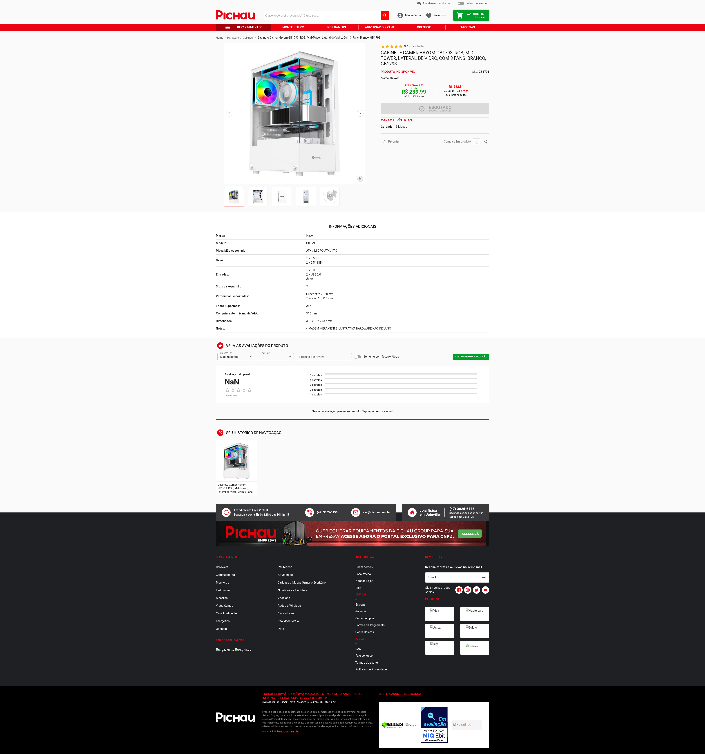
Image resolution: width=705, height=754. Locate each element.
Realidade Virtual (288, 621)
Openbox (221, 629)
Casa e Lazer (286, 613)
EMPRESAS (467, 27)
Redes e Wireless (289, 605)
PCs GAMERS (336, 27)
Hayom (395, 78)
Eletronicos (223, 590)
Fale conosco (364, 655)
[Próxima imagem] (360, 113)
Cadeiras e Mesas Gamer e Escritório (302, 582)
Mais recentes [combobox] (229, 357)
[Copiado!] (476, 141)
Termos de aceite (366, 662)
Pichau (284, 731)
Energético (223, 621)
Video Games (224, 605)
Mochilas (222, 598)
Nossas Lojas (364, 581)
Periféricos (285, 567)
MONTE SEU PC (293, 27)
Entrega (360, 604)
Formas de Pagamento (370, 625)
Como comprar (364, 618)
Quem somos (364, 567)
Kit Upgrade (285, 575)
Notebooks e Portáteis (292, 590)
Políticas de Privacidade (371, 669)
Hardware (222, 567)
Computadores (225, 575)
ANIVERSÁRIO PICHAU (380, 27)
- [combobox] (260, 357)
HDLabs (294, 731)
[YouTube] (484, 590)
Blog (358, 588)
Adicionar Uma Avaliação (471, 356)
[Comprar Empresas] (352, 533)
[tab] (234, 196)
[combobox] (325, 15)
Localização (363, 574)
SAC (358, 649)
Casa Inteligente (226, 613)
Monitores (222, 582)
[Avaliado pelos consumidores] (434, 725)
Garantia (360, 611)
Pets (281, 629)
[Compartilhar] (485, 141)
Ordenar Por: (226, 353)
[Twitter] (475, 590)
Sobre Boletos (364, 632)
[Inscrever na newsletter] (483, 577)
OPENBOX (424, 27)
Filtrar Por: (265, 353)
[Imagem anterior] (229, 113)
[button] (384, 141)
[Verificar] (392, 727)
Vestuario (284, 598)
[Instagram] (467, 590)
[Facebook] (458, 590)
